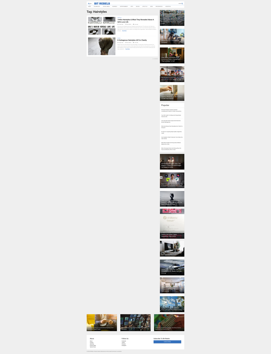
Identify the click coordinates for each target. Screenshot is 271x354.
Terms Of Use (93, 347)
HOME (89, 6)
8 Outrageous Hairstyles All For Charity (132, 40)
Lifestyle (119, 17)
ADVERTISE (168, 6)
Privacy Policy (93, 345)
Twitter (123, 342)
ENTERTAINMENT (124, 6)
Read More (124, 30)
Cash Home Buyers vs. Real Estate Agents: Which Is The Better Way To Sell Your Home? (172, 96)
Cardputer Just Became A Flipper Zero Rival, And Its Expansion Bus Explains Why (168, 328)
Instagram (124, 345)
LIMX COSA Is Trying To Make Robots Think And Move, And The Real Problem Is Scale (171, 202)
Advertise (92, 344)
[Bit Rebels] (101, 4)
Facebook (124, 341)
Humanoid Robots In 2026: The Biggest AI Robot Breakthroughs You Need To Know (171, 165)
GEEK (151, 6)
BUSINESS (114, 6)
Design (118, 38)
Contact (91, 342)
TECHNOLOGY (97, 6)
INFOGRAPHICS (159, 6)
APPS (132, 6)
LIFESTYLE (144, 6)
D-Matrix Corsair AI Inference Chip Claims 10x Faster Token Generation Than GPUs (172, 234)
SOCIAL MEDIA (106, 6)
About (91, 341)
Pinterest (124, 344)
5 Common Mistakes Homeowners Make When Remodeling (169, 289)
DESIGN (137, 6)
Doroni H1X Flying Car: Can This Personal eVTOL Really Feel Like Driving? (171, 271)
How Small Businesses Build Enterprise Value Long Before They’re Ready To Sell (170, 59)
